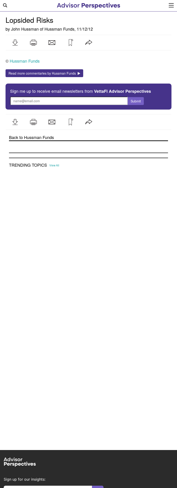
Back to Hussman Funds (31, 137)
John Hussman (25, 29)
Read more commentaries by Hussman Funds (43, 73)
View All (54, 165)
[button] (15, 42)
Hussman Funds (59, 29)
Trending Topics (28, 165)
